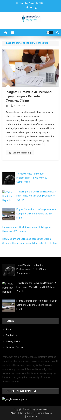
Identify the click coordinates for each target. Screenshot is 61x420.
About (9, 329)
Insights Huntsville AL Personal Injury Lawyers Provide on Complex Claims (29, 96)
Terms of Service (15, 347)
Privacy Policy (13, 341)
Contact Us (11, 335)
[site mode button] (50, 32)
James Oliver (20, 105)
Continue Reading (22, 153)
